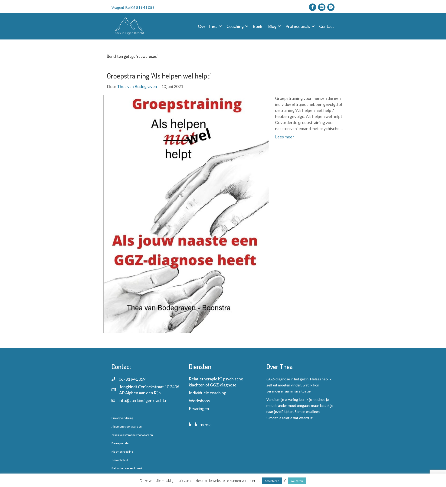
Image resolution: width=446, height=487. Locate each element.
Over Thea (207, 26)
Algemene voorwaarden (127, 426)
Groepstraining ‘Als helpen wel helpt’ (159, 75)
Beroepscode (120, 443)
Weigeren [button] (297, 480)
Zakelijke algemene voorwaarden (132, 435)
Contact (326, 26)
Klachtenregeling (122, 451)
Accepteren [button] (272, 480)
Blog (272, 26)
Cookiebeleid (120, 460)
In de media (200, 424)
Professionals (297, 26)
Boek (257, 26)
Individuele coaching (207, 392)
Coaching (235, 26)
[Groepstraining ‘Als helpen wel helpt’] (186, 213)
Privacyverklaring (122, 418)
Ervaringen (199, 408)
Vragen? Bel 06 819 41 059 (133, 7)
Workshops (199, 400)
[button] (220, 26)
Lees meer (284, 136)
